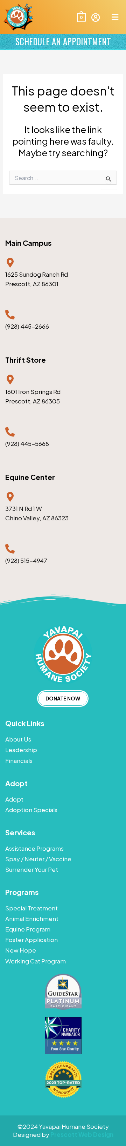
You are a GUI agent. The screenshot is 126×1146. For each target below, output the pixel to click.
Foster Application (31, 939)
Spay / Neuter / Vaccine (38, 859)
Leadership (21, 749)
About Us (18, 739)
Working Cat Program (35, 961)
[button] (115, 17)
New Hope (20, 950)
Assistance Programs (34, 848)
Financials (19, 760)
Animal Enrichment (31, 918)
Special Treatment (31, 908)
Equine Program (27, 929)
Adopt (14, 799)
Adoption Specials (31, 810)
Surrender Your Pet (31, 869)
